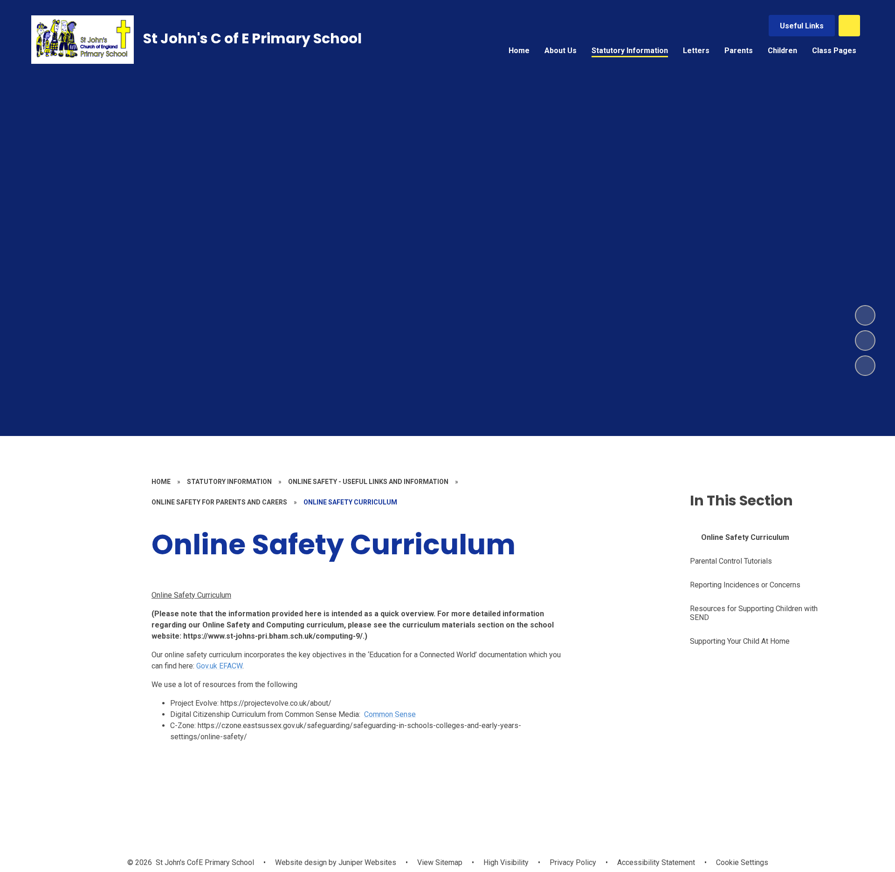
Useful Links (802, 25)
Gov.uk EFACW (219, 665)
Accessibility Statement (656, 862)
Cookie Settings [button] (742, 862)
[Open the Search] (849, 25)
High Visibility (506, 862)
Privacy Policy (573, 862)
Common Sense (390, 714)
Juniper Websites (366, 862)
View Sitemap (439, 862)
